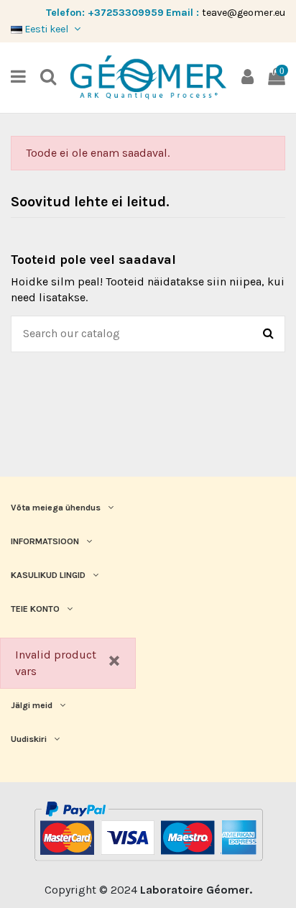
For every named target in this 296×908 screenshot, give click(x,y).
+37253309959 (126, 12)
